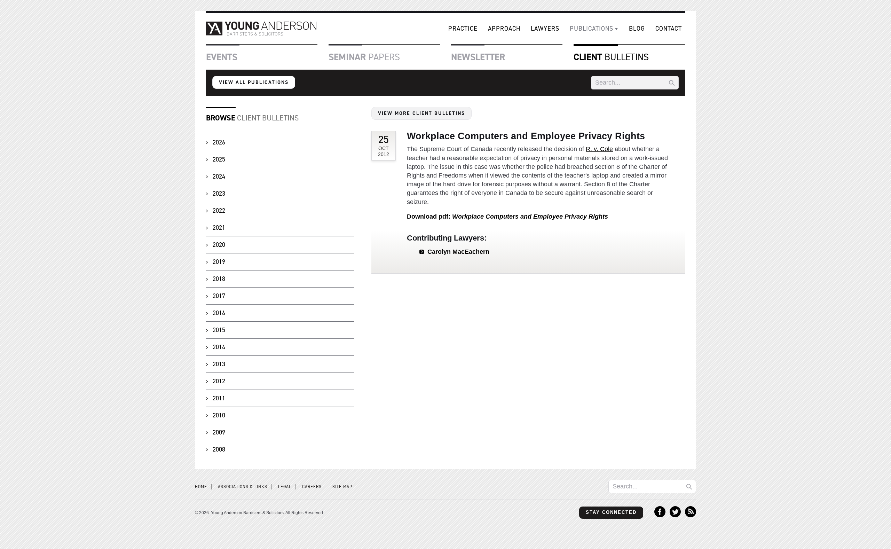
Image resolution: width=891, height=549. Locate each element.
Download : (507, 216)
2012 (219, 381)
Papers (364, 57)
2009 (219, 432)
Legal (284, 486)
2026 (219, 142)
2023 (219, 193)
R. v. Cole (599, 149)
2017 (219, 296)
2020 (219, 245)
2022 (219, 210)
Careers (312, 486)
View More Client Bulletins (421, 113)
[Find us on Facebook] (659, 515)
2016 (219, 313)
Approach (504, 28)
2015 (219, 330)
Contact (668, 28)
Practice (463, 28)
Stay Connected (611, 512)
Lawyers (545, 28)
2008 (219, 449)
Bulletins (611, 57)
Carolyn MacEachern (458, 251)
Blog (637, 28)
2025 (219, 159)
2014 (219, 347)
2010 (219, 415)
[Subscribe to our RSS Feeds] (690, 515)
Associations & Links (242, 486)
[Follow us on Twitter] (675, 515)
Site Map (342, 486)
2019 (219, 262)
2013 (219, 364)
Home (201, 486)
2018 (219, 279)
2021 (219, 227)
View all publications (254, 82)
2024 (219, 176)
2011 (219, 398)
